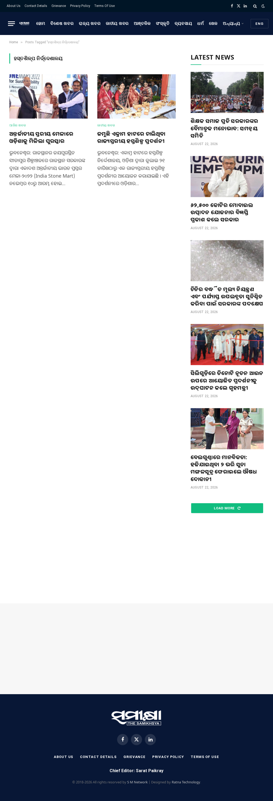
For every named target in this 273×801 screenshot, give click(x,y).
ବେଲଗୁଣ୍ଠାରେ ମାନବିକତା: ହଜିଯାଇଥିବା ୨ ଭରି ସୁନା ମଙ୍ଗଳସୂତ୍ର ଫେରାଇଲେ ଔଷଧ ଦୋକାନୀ (224, 468)
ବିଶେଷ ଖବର (62, 23)
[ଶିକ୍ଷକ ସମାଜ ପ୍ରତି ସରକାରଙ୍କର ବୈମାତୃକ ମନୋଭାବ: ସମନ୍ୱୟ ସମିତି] (227, 92)
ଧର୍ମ (200, 23)
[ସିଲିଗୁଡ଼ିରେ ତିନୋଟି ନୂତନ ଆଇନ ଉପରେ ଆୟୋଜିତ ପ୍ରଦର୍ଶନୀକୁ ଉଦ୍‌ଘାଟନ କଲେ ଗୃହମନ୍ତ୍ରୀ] (227, 344)
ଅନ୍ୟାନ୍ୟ (231, 23)
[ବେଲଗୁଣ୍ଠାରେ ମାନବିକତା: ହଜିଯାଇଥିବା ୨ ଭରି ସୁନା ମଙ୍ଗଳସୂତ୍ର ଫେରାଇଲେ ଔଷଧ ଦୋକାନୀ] (227, 428)
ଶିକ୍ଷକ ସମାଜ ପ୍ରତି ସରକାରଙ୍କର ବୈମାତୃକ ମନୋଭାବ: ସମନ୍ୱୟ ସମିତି (224, 128)
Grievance (58, 6)
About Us (14, 6)
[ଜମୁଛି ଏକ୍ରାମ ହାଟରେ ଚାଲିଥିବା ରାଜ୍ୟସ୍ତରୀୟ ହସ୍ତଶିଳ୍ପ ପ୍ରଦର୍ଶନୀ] (136, 96)
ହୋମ (41, 23)
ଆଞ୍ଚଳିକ (142, 23)
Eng (259, 24)
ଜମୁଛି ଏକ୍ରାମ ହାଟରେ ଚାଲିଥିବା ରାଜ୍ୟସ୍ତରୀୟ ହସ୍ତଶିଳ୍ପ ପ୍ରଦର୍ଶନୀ (131, 137)
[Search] (255, 6)
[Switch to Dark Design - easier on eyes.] (262, 6)
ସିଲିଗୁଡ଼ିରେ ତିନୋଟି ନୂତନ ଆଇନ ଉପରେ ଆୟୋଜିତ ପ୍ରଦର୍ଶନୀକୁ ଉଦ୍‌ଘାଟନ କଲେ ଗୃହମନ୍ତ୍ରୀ (227, 380)
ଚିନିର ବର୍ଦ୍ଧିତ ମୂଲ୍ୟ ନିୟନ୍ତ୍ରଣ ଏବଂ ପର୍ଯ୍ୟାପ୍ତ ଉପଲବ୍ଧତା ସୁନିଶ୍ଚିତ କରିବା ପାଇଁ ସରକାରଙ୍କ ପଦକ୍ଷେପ (227, 296)
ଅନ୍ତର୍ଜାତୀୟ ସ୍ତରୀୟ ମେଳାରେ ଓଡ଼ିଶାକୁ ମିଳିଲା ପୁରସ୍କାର (41, 137)
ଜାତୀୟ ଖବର (117, 23)
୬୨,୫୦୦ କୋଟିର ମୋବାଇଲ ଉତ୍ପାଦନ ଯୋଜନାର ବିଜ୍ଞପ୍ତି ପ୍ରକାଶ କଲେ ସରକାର (222, 212)
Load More (225, 508)
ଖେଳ (213, 23)
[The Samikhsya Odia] (24, 23)
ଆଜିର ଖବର (17, 125)
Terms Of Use (104, 6)
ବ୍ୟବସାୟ (183, 23)
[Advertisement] (227, 558)
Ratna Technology (186, 782)
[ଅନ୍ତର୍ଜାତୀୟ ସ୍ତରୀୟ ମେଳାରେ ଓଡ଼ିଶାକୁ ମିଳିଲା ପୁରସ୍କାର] (48, 96)
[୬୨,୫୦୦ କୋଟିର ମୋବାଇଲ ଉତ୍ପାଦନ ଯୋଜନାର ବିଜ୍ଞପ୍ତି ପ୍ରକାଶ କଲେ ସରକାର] (227, 176)
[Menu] (11, 24)
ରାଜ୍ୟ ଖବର (90, 23)
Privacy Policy (80, 6)
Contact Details (36, 6)
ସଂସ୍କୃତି (162, 23)
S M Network (137, 782)
